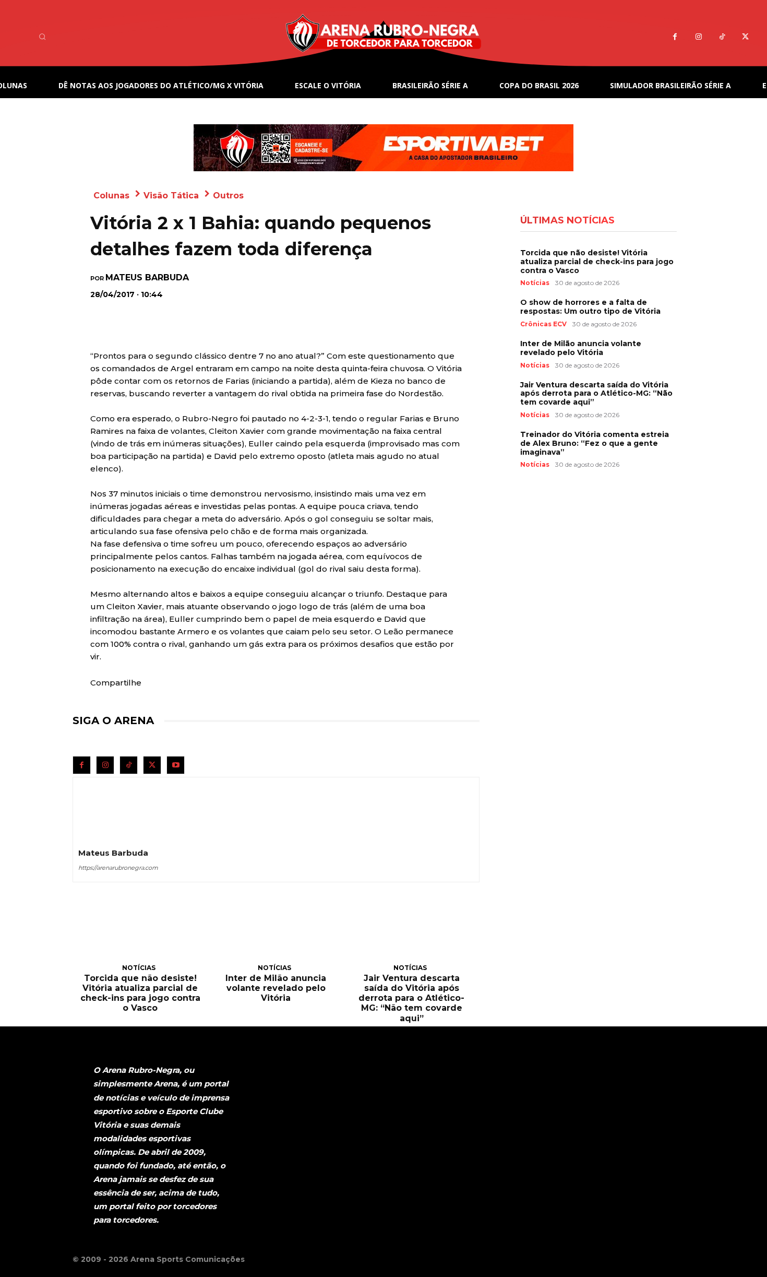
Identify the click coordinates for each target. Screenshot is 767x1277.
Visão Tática (171, 195)
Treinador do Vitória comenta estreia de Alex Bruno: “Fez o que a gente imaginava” (594, 443)
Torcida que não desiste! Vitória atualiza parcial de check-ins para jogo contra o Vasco (140, 993)
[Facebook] (675, 37)
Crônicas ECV (543, 324)
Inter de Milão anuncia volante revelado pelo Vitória (275, 988)
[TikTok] (722, 37)
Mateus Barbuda (147, 278)
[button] (42, 36)
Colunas (111, 195)
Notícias (138, 968)
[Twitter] (745, 37)
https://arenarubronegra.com (118, 867)
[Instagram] (698, 37)
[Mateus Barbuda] (103, 808)
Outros (228, 195)
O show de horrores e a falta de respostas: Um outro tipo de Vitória (590, 307)
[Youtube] (175, 765)
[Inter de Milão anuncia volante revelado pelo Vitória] (276, 934)
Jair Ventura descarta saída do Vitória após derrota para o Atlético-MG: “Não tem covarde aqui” (411, 998)
